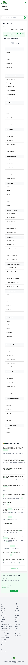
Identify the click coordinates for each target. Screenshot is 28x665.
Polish (16, 619)
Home (16, 626)
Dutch (11, 580)
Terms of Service (19, 633)
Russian (2, 604)
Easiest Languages (5, 637)
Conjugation (5, 6)
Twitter (4, 651)
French (2, 617)
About (16, 628)
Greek (2, 603)
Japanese (3, 608)
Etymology (5, 9)
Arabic (2, 606)
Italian (16, 608)
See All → (3, 621)
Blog (3, 12)
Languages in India (5, 630)
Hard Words (3, 639)
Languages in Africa (5, 628)
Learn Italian (3, 642)
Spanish (3, 610)
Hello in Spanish (4, 635)
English (2, 612)
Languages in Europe (5, 631)
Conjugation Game (19, 631)
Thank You (3, 641)
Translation (17, 43)
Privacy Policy (18, 635)
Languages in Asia (5, 633)
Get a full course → (20, 34)
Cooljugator (4, 580)
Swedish (17, 615)
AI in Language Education (6, 626)
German (3, 619)
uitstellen (5, 587)
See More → (4, 644)
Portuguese (3, 615)
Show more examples (14, 568)
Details (22, 29)
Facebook (5, 650)
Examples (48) (14, 29)
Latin (16, 604)
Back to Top (14, 590)
